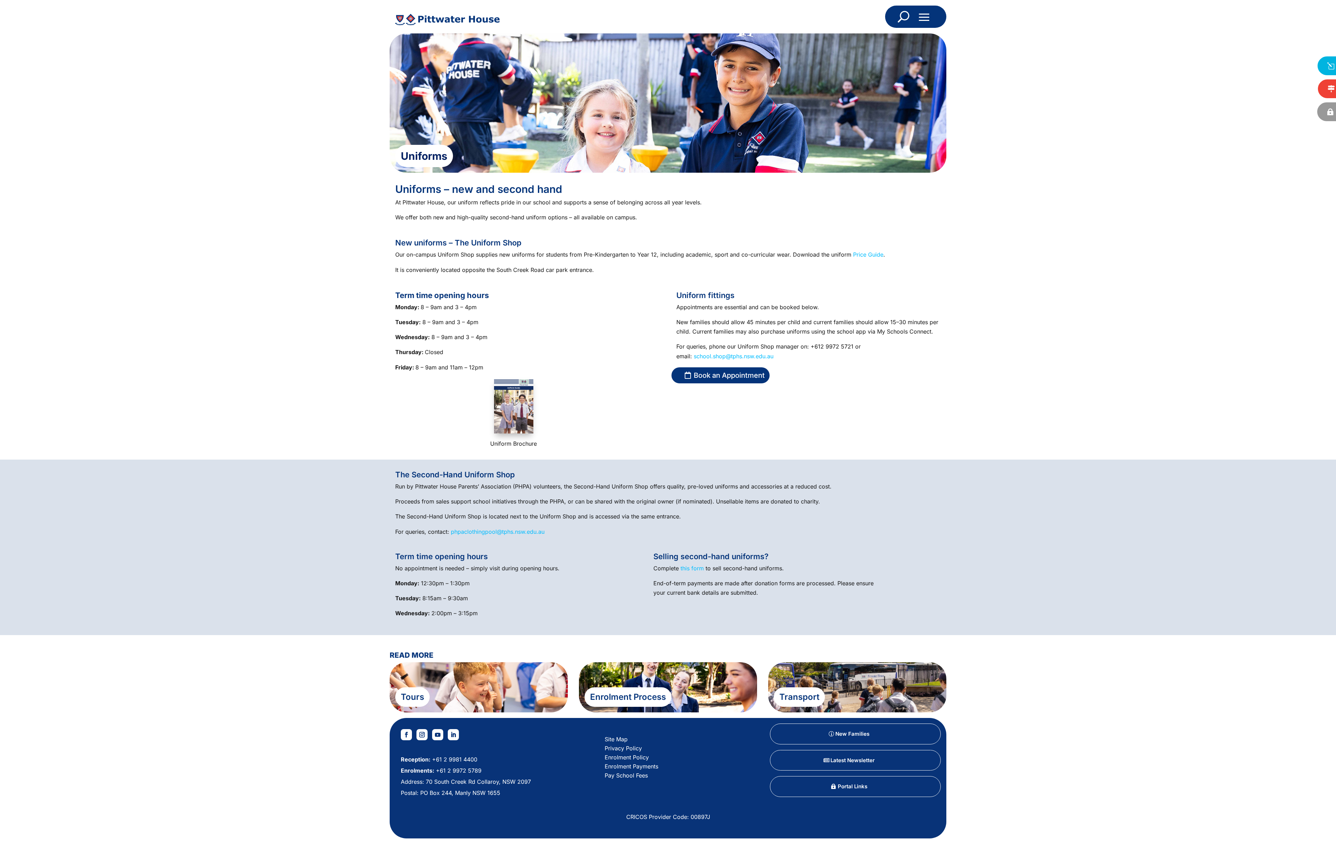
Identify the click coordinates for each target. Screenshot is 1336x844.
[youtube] (437, 734)
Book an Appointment (729, 375)
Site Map (616, 739)
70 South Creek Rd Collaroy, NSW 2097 (478, 781)
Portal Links (852, 786)
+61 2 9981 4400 (453, 759)
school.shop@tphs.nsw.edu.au (733, 356)
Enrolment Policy (627, 757)
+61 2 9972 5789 (458, 770)
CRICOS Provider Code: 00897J (668, 816)
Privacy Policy (623, 748)
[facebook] (406, 734)
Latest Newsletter (852, 760)
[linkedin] (453, 734)
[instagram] (422, 734)
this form (692, 568)
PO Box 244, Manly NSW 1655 (460, 792)
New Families (852, 733)
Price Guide (868, 254)
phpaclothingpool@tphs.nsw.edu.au (497, 531)
